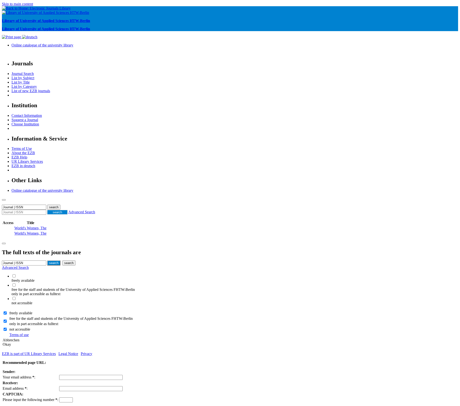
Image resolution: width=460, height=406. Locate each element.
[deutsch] (29, 37)
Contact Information (27, 115)
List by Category (24, 87)
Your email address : (19, 377)
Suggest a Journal (25, 120)
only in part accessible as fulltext (33, 324)
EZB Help (19, 157)
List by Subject (23, 78)
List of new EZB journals (31, 91)
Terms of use (19, 335)
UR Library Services (27, 161)
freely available (20, 313)
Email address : (15, 388)
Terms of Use (22, 149)
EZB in (23, 166)
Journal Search (23, 74)
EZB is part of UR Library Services (29, 354)
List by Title (21, 82)
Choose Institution (25, 124)
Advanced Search (81, 212)
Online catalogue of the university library (42, 45)
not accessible (19, 329)
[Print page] (12, 37)
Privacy (86, 354)
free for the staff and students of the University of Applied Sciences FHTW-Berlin (71, 318)
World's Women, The (30, 228)
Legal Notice (68, 354)
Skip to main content (17, 4)
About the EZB (23, 153)
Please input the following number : (30, 400)
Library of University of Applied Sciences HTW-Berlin (46, 21)
